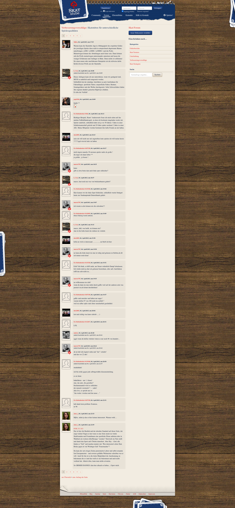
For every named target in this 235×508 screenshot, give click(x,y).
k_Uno (76, 71)
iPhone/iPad (83, 494)
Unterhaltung (134, 56)
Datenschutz (142, 494)
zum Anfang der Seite (80, 477)
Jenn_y (76, 414)
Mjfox (75, 42)
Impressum (151, 494)
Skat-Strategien (135, 64)
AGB (134, 494)
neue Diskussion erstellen (140, 33)
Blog (91, 494)
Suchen (157, 75)
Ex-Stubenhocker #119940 (82, 361)
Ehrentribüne (117, 15)
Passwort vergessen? (143, 11)
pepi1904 (76, 99)
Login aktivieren (110, 11)
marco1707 (77, 164)
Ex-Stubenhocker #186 (81, 114)
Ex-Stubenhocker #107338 (82, 148)
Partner (128, 494)
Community (96, 15)
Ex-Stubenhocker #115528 (82, 189)
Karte (104, 494)
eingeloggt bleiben (128, 11)
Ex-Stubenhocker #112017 (82, 322)
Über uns (120, 494)
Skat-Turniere (134, 52)
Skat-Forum (134, 27)
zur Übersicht (66, 477)
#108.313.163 (78, 428)
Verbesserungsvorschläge (74, 27)
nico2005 (76, 135)
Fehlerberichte (135, 48)
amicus (76, 333)
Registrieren (106, 8)
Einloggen (157, 8)
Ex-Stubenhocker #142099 (82, 213)
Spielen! (169, 15)
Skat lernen (112, 494)
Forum (106, 15)
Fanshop (97, 494)
